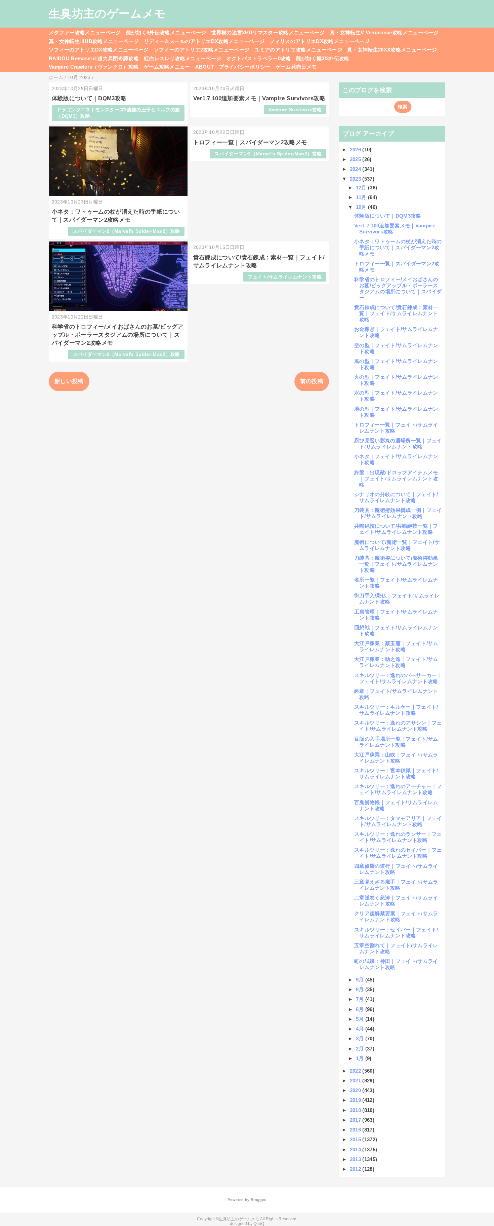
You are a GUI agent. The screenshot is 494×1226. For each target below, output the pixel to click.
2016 (356, 1129)
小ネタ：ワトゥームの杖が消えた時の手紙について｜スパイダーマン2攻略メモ (398, 247)
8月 (360, 989)
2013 (356, 1159)
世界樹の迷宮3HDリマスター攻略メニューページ (268, 32)
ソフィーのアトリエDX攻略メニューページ (99, 49)
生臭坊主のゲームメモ (107, 13)
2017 (356, 1120)
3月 (360, 1038)
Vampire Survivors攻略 (295, 109)
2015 (356, 1139)
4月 (360, 1029)
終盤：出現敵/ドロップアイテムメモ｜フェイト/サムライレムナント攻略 (396, 478)
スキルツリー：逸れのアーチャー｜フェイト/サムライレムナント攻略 (398, 789)
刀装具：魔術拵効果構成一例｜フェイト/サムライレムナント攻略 (398, 513)
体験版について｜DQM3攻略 (89, 98)
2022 (356, 1071)
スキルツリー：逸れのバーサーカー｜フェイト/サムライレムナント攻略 (398, 678)
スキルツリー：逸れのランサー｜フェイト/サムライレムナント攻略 (398, 837)
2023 (356, 179)
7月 (360, 999)
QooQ (258, 1223)
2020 (356, 1090)
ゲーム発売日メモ (296, 67)
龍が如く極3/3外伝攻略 (322, 58)
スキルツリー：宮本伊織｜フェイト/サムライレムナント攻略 (396, 773)
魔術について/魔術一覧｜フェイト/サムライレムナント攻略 (397, 545)
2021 (356, 1080)
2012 (356, 1169)
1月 (360, 1058)
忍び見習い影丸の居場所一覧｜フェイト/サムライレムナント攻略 (398, 443)
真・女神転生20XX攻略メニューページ (392, 49)
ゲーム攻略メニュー (167, 67)
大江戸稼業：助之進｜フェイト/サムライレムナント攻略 (396, 662)
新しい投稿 (69, 381)
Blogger (258, 1200)
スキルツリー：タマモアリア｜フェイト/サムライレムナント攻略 (398, 821)
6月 (360, 1009)
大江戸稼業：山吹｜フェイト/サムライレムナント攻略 (396, 758)
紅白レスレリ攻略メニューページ (182, 58)
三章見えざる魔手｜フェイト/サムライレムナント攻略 (396, 885)
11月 (362, 197)
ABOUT (204, 67)
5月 (360, 1019)
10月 (362, 207)
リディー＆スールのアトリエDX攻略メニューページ (204, 41)
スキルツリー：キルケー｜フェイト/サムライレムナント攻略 (396, 710)
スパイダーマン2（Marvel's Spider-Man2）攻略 (126, 231)
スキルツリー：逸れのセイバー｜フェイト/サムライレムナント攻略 (398, 853)
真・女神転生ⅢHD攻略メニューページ (94, 41)
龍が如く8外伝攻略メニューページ (166, 32)
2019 (356, 1100)
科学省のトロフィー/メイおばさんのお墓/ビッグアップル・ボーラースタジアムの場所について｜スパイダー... (398, 288)
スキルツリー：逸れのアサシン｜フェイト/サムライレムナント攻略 (398, 726)
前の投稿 (311, 381)
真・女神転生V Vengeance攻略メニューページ (384, 32)
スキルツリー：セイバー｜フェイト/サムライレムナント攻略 (396, 932)
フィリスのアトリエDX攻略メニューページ (320, 41)
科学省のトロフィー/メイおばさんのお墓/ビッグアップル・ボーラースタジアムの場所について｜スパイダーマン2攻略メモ (117, 335)
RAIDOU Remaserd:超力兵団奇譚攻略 (94, 58)
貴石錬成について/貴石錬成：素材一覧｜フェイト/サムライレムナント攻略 (396, 313)
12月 (362, 187)
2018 (356, 1110)
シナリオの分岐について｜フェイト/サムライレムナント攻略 (396, 497)
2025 (356, 159)
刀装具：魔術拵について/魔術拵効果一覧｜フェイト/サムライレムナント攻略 (396, 564)
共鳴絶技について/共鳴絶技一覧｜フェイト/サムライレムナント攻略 (396, 529)
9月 (360, 979)
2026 (356, 149)
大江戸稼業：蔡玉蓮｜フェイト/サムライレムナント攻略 (396, 646)
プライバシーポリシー (244, 67)
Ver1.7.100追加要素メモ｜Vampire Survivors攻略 (259, 98)
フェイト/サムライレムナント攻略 (284, 277)
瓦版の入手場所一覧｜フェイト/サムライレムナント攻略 (396, 742)
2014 (356, 1149)
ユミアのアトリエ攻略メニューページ (298, 49)
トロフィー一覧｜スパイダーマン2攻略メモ (250, 142)
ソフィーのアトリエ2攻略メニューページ (201, 49)
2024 (356, 169)
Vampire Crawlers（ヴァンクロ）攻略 (94, 67)
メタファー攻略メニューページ (85, 32)
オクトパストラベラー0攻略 (258, 58)
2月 (360, 1048)
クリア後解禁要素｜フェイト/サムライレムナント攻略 (396, 916)
